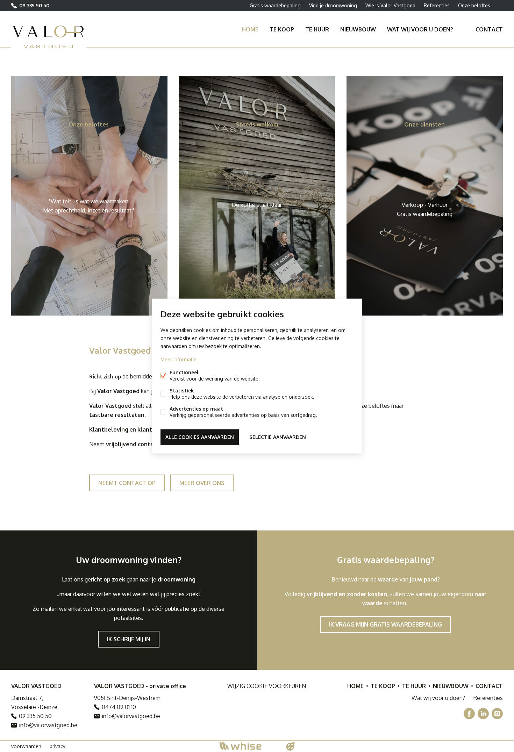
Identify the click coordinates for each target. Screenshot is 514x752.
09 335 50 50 (34, 5)
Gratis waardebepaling (275, 5)
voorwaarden (26, 746)
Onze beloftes (474, 5)
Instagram (497, 713)
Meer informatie (178, 359)
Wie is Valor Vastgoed (390, 5)
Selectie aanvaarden (277, 437)
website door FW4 (290, 746)
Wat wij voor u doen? (420, 29)
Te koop (282, 29)
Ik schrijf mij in (128, 639)
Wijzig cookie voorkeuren (266, 685)
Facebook (469, 713)
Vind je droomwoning (333, 5)
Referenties (437, 5)
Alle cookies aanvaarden (199, 437)
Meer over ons (201, 482)
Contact (489, 29)
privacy (57, 746)
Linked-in (483, 713)
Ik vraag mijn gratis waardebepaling (385, 624)
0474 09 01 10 (119, 706)
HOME (250, 29)
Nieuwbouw (358, 29)
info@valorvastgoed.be (48, 725)
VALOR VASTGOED (36, 685)
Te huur (317, 29)
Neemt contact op (127, 482)
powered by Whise (249, 746)
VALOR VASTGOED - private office (140, 685)
